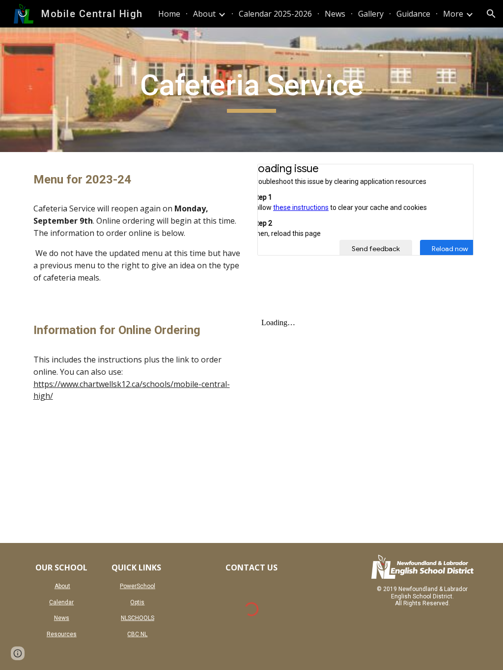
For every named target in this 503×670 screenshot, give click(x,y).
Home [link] (169, 13)
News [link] (335, 13)
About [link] (204, 13)
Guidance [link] (413, 13)
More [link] (453, 13)
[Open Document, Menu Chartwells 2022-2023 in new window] (455, 176)
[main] (251, 90)
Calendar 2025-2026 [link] (275, 13)
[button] (491, 14)
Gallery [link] (371, 13)
